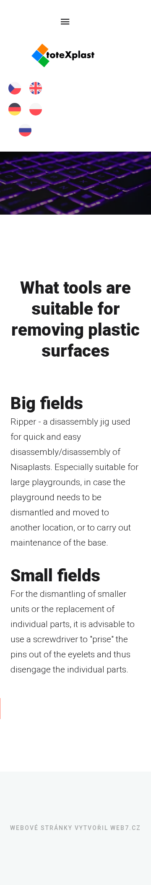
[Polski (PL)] (35, 109)
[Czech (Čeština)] (14, 88)
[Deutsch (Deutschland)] (14, 109)
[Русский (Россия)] (25, 130)
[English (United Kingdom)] (35, 88)
